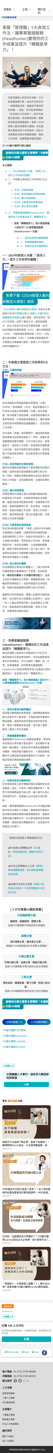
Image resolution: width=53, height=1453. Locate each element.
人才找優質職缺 (39, 1022)
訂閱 (26, 1339)
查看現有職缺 (8, 1393)
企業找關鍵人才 (14, 1022)
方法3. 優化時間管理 (24, 198)
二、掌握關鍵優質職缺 (32, 242)
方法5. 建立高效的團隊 (26, 206)
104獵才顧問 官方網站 (14, 1030)
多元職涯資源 (8, 1402)
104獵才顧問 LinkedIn (14, 1041)
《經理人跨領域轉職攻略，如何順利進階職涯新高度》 (26, 870)
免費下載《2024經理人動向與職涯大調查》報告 (25, 298)
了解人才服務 (8, 1397)
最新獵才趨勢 (8, 1419)
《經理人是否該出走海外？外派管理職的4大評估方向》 (26, 888)
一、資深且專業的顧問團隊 (34, 237)
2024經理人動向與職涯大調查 (20, 309)
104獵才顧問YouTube (13, 1046)
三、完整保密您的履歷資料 (34, 246)
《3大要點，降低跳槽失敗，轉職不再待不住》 (25, 852)
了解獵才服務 (8, 1414)
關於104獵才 (8, 1436)
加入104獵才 (8, 1440)
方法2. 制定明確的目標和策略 (29, 194)
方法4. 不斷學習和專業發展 (28, 202)
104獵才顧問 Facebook (14, 1035)
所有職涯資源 (9, 17)
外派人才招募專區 (10, 1423)
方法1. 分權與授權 (23, 189)
